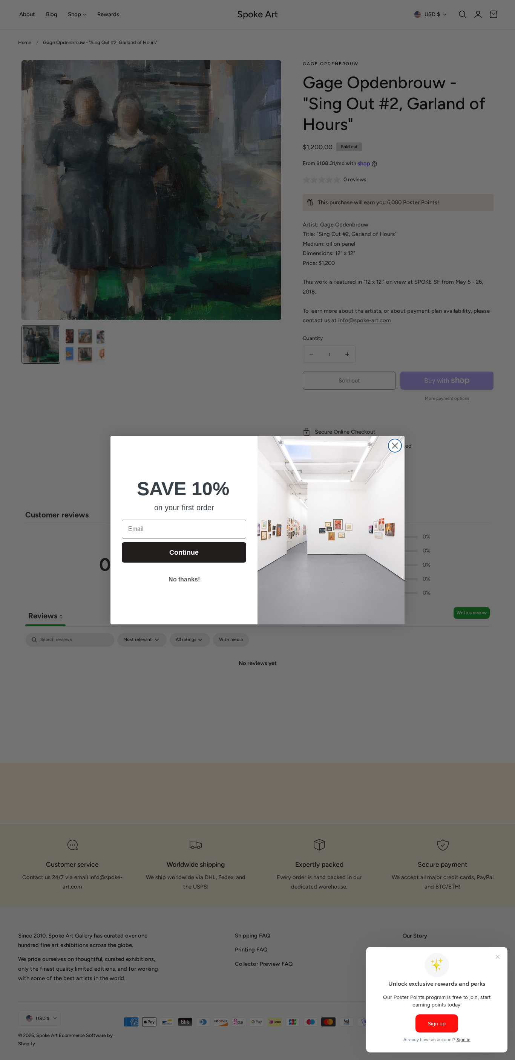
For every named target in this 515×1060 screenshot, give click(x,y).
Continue (184, 552)
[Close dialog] (395, 445)
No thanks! (184, 579)
